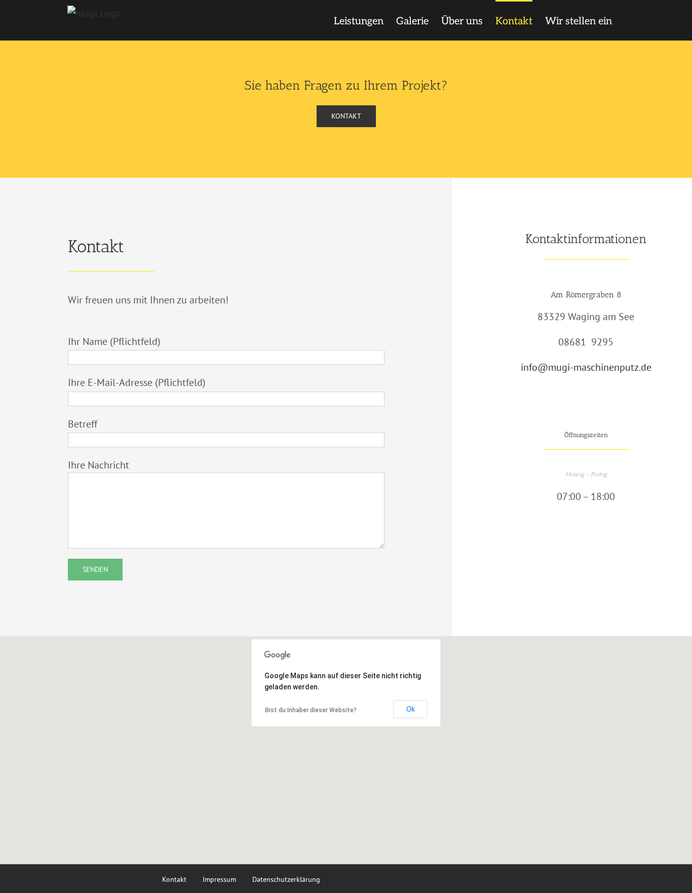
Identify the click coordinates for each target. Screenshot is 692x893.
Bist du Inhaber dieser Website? (311, 710)
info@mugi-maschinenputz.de (586, 367)
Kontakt (174, 879)
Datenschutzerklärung (286, 879)
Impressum (219, 879)
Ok (410, 709)
